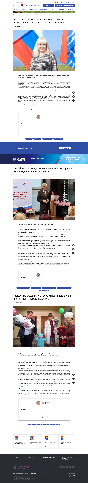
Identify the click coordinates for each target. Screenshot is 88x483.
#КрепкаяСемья (44, 424)
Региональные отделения (49, 457)
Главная (14, 14)
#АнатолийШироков (44, 290)
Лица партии (23, 9)
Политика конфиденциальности (19, 477)
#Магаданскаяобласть (47, 138)
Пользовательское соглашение (19, 476)
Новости (26, 14)
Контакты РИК (17, 459)
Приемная (53, 9)
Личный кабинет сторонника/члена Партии (64, 5)
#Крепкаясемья (37, 138)
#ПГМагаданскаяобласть (34, 424)
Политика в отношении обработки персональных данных (24, 478)
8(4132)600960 (68, 459)
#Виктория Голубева (58, 138)
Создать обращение (64, 148)
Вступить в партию (71, 9)
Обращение (48, 5)
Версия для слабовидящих (70, 2)
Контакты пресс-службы (34, 459)
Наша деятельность (32, 9)
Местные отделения (43, 9)
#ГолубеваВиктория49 (55, 424)
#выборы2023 (28, 138)
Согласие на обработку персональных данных (21, 479)
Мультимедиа (61, 9)
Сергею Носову (22, 231)
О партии (15, 9)
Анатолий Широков (43, 251)
